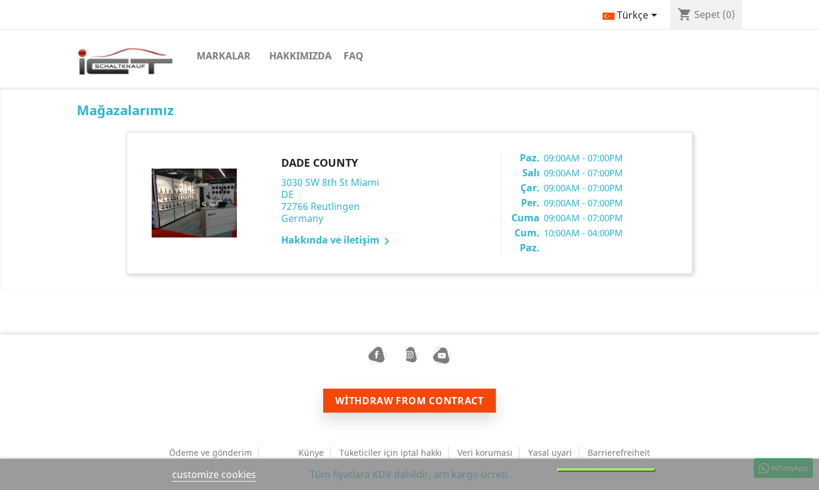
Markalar (224, 55)
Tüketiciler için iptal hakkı (390, 452)
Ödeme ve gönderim (210, 452)
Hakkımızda (300, 55)
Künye (311, 452)
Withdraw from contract (409, 400)
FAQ (353, 55)
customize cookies (214, 474)
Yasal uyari (550, 452)
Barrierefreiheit (619, 452)
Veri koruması (485, 452)
